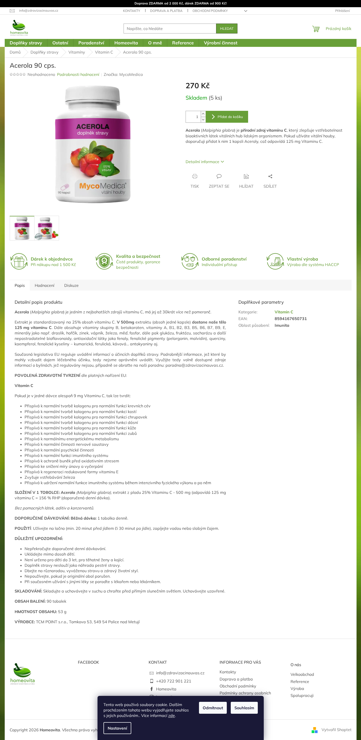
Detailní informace (202, 161)
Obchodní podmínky (210, 11)
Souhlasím (244, 707)
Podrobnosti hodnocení (78, 74)
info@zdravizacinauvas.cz (180, 672)
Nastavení (117, 728)
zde (171, 715)
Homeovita (166, 688)
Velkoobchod (302, 674)
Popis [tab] (20, 285)
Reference (300, 681)
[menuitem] (26, 43)
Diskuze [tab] (71, 285)
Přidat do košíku (230, 117)
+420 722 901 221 (173, 681)
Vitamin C (284, 311)
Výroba (297, 688)
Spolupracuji (302, 695)
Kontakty (131, 11)
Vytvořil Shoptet (337, 729)
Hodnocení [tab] (44, 285)
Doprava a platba (166, 11)
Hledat (226, 28)
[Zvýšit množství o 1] (203, 114)
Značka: (123, 74)
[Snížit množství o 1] (203, 119)
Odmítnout (213, 707)
